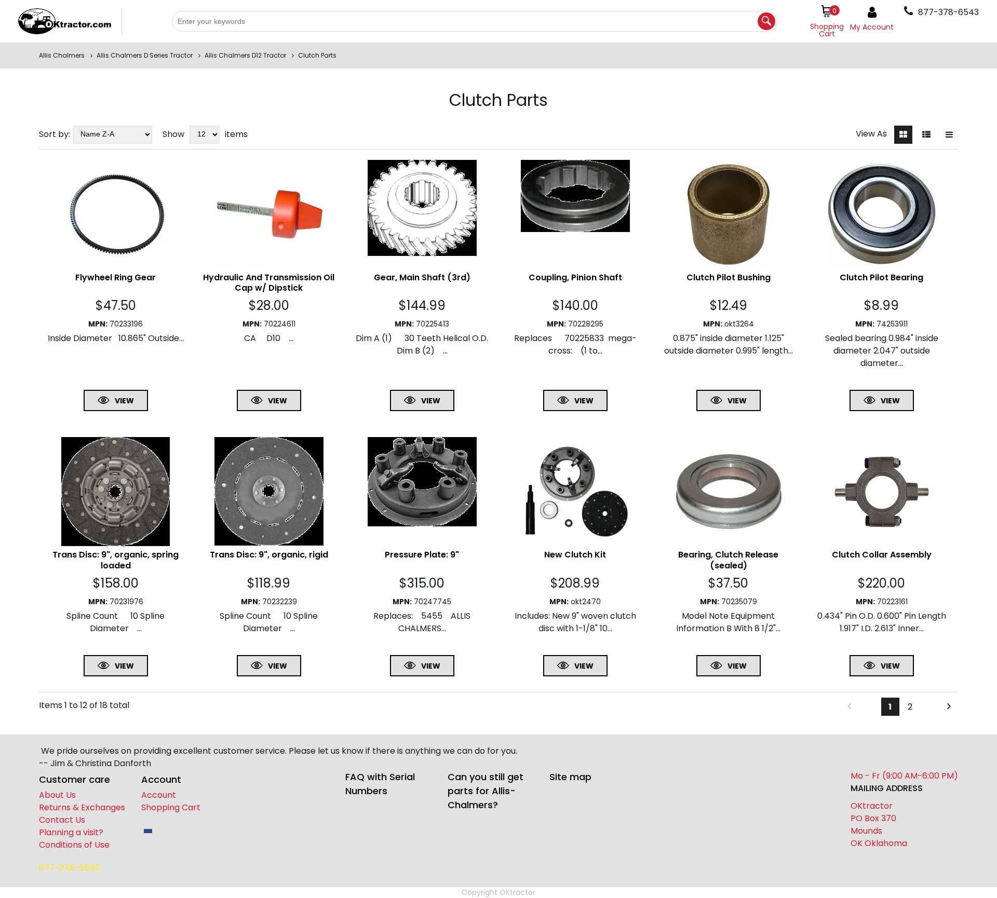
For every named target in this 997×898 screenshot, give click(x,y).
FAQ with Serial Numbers (380, 783)
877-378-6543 (69, 868)
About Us (57, 795)
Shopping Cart (170, 807)
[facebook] (148, 831)
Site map (570, 776)
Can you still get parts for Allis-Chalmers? (485, 790)
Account (158, 795)
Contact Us (62, 820)
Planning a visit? (71, 832)
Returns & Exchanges (82, 807)
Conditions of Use (74, 845)
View (124, 401)
